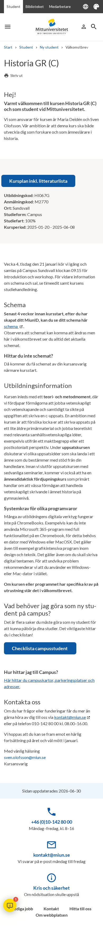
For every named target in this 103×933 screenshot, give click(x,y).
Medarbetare (60, 6)
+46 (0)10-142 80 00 (51, 822)
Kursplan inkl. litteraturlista (38, 181)
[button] (9, 905)
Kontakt (51, 908)
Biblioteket (35, 6)
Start (8, 47)
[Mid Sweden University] (51, 26)
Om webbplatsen (52, 914)
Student (13, 6)
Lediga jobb (22, 908)
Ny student (49, 47)
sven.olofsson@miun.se (25, 757)
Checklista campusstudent (40, 648)
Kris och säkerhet (51, 888)
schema (11, 326)
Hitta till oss (80, 908)
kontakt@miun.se (70, 717)
